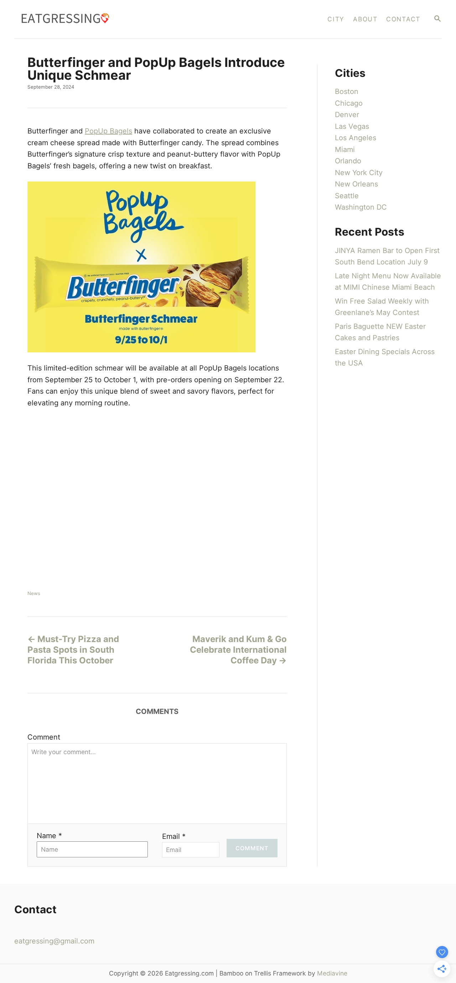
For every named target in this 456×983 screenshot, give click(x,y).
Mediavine (332, 973)
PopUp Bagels (108, 131)
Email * (174, 836)
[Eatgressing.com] (118, 19)
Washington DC (361, 207)
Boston (346, 91)
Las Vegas (352, 126)
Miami (345, 149)
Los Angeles (355, 137)
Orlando (348, 161)
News (33, 593)
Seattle (347, 195)
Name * (49, 835)
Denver (347, 114)
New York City (359, 172)
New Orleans (356, 184)
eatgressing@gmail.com (54, 941)
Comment (43, 737)
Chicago (349, 103)
